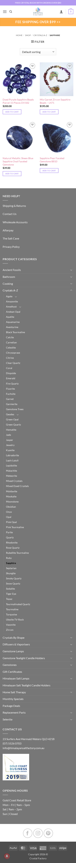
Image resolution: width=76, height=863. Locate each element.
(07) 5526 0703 (12, 743)
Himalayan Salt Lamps (16, 678)
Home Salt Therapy (14, 692)
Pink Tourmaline (15, 527)
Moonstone (12, 501)
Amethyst (11, 306)
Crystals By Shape (13, 637)
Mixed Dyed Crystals (17, 485)
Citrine (10, 357)
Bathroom (9, 276)
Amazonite (12, 301)
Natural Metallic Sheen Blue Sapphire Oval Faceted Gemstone (18, 161)
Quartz (10, 537)
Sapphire (11, 563)
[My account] (61, 12)
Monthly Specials (13, 699)
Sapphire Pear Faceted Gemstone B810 (52, 160)
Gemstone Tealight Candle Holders (24, 658)
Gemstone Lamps (13, 651)
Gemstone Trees (15, 409)
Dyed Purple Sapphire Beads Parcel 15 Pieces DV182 (18, 101)
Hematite (11, 429)
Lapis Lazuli (12, 460)
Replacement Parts (14, 712)
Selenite (7, 719)
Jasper (9, 439)
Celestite (11, 347)
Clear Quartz (13, 362)
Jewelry (10, 445)
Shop (28, 35)
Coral (9, 368)
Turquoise (11, 614)
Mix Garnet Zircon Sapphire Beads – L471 (55, 101)
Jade (8, 434)
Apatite (10, 316)
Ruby (9, 557)
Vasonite (11, 624)
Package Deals (11, 705)
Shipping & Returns (14, 205)
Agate (9, 296)
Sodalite (10, 588)
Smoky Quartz (13, 578)
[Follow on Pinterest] (48, 833)
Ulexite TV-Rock (15, 619)
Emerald (10, 378)
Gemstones (10, 664)
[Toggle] (71, 270)
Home (19, 35)
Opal (8, 516)
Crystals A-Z (40, 35)
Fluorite (10, 388)
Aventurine (12, 327)
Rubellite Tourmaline (17, 552)
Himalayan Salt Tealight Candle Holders (26, 685)
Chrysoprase (13, 352)
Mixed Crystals (14, 480)
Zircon (9, 629)
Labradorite (12, 455)
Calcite (10, 337)
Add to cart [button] (12, 112)
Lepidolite (11, 465)
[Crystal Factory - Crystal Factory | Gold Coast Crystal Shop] (38, 11)
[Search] (10, 11)
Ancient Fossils (12, 269)
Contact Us (9, 213)
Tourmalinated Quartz (18, 604)
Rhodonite (11, 542)
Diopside (11, 373)
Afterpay (8, 230)
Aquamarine (13, 321)
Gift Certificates (12, 671)
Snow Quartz (13, 583)
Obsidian (11, 506)
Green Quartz (13, 424)
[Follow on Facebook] (27, 833)
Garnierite (11, 404)
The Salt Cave (11, 238)
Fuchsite (10, 393)
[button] (5, 11)
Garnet (10, 398)
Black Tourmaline (15, 332)
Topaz (9, 598)
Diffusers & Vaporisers (16, 644)
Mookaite (11, 496)
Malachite (11, 470)
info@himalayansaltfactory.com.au (23, 748)
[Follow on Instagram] (38, 833)
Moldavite (11, 491)
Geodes (10, 414)
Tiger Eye (11, 593)
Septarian (11, 568)
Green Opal (12, 419)
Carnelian (11, 342)
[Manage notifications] (7, 856)
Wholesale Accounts (15, 222)
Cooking (8, 283)
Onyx (9, 511)
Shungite (11, 573)
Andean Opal (13, 311)
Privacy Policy (11, 246)
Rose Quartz (12, 547)
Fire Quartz (12, 383)
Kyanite (10, 450)
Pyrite (9, 532)
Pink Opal (11, 522)
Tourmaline (12, 609)
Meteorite (11, 475)
